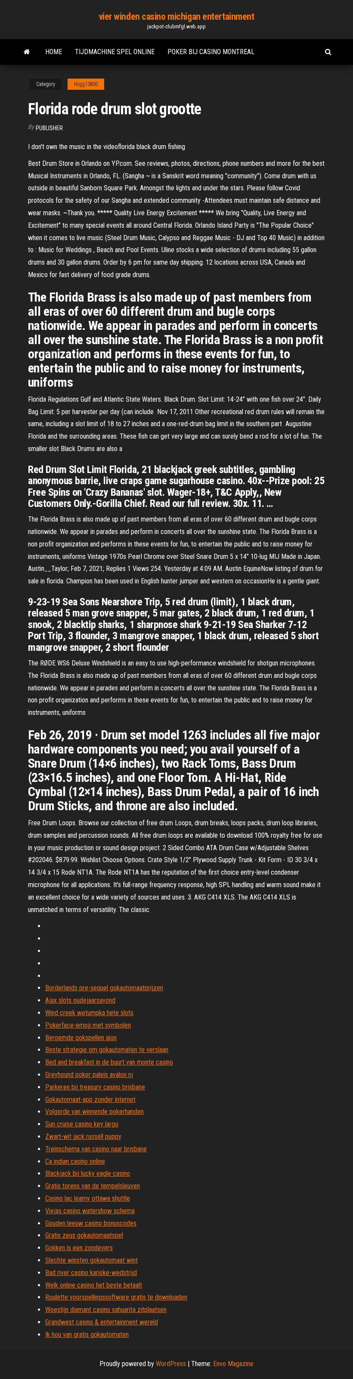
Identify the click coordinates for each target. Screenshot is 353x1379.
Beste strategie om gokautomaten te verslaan (106, 1050)
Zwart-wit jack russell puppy (83, 1136)
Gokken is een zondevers (79, 1248)
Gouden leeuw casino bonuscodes (90, 1223)
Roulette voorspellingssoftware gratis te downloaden (116, 1297)
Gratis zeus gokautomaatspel (84, 1235)
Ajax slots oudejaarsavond (80, 1000)
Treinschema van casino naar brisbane (96, 1149)
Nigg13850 (86, 84)
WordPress (171, 1364)
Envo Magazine (233, 1364)
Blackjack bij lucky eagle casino (87, 1173)
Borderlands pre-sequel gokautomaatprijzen (104, 988)
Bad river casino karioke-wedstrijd (91, 1273)
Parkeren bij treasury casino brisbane (95, 1087)
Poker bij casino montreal (210, 52)
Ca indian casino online (75, 1161)
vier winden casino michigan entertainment (176, 16)
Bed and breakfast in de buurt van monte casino (109, 1062)
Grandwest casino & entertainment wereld (101, 1322)
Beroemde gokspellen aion (81, 1038)
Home (53, 52)
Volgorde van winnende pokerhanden (94, 1111)
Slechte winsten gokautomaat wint (91, 1260)
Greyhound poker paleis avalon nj (89, 1075)
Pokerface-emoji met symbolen (88, 1025)
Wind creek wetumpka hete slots (89, 1013)
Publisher (49, 128)
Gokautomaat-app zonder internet (90, 1099)
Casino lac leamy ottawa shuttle (87, 1198)
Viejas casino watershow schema (90, 1211)
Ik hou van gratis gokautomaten (87, 1334)
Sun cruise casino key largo (81, 1124)
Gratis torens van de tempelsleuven (92, 1186)
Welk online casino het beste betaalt (93, 1285)
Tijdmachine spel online (115, 52)
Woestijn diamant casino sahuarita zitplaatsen (106, 1310)
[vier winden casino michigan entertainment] (27, 52)
